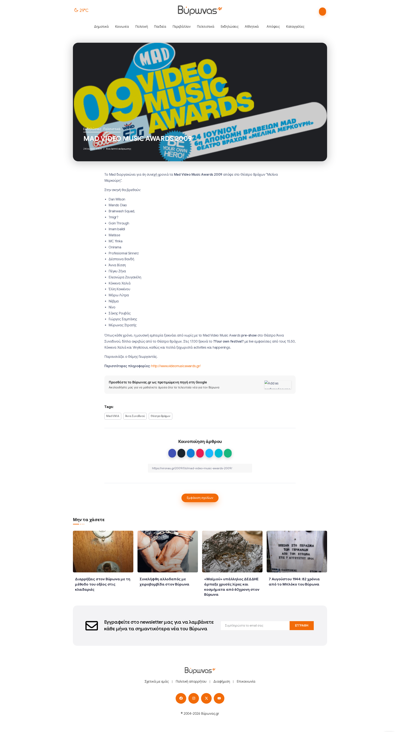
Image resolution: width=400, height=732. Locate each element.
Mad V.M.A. (112, 416)
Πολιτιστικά (112, 129)
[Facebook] (181, 698)
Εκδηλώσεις (92, 129)
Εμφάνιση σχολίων (200, 498)
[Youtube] (219, 698)
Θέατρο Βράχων (160, 416)
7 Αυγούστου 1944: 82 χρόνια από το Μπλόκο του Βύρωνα (294, 582)
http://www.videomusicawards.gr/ (176, 366)
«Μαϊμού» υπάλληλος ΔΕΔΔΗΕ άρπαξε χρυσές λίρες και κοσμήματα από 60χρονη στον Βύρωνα (231, 587)
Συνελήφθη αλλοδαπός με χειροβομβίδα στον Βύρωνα (164, 582)
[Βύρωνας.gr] (199, 10)
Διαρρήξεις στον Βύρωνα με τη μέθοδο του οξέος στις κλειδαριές (102, 584)
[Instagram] (193, 698)
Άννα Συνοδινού (135, 416)
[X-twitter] (206, 698)
